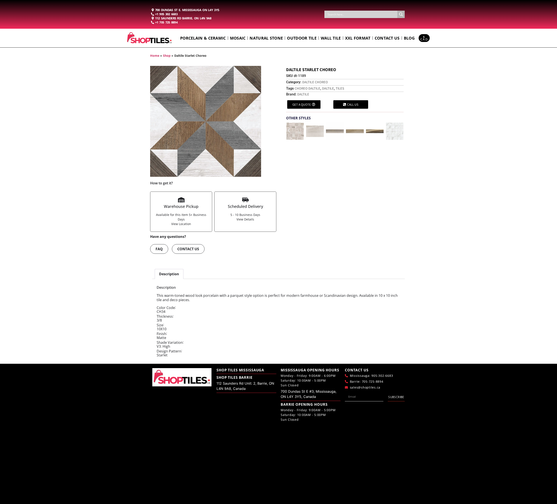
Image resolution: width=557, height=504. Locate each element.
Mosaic (238, 38)
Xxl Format (358, 38)
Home (154, 55)
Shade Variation (170, 342)
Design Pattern (169, 351)
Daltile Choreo (315, 82)
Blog (409, 38)
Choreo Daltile (307, 88)
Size (160, 325)
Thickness (165, 316)
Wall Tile (331, 38)
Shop (167, 55)
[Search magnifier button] (401, 14)
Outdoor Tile (302, 38)
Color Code (166, 307)
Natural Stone (266, 38)
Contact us (387, 38)
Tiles (340, 88)
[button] (289, 130)
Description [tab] (169, 274)
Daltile (328, 88)
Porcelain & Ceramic (203, 38)
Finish (161, 333)
